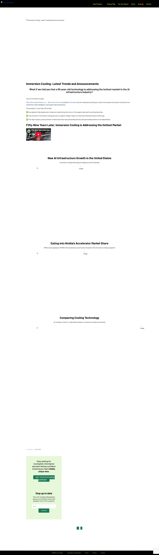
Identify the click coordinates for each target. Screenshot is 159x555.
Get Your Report (123, 4)
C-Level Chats (29, 449)
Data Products (97, 4)
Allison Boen (30, 102)
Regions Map (111, 4)
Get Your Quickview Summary (45, 478)
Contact (148, 4)
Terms (87, 553)
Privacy (95, 553)
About (133, 4)
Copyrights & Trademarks (74, 553)
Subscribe (44, 510)
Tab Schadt (72, 102)
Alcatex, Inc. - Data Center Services (50, 102)
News (140, 4)
